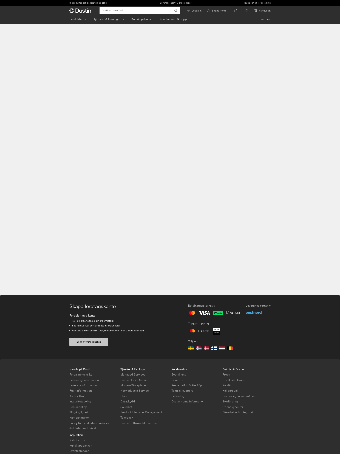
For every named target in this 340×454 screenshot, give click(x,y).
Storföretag (230, 401)
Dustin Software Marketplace (139, 423)
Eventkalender (79, 451)
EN (269, 20)
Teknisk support (182, 390)
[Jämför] (235, 10)
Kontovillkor (77, 396)
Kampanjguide (79, 417)
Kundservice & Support (175, 19)
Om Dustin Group (233, 380)
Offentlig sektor (232, 407)
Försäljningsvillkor (81, 374)
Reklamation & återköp (186, 385)
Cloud (124, 396)
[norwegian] (199, 348)
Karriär (226, 385)
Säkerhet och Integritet (237, 412)
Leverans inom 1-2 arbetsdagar (176, 3)
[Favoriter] (246, 10)
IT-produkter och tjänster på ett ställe (88, 3)
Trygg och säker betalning (257, 3)
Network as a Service (134, 390)
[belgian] (230, 348)
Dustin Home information (188, 401)
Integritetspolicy (80, 401)
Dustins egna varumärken (239, 396)
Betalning (177, 396)
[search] (175, 10)
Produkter (76, 19)
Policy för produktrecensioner (89, 423)
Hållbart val (230, 390)
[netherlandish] (222, 348)
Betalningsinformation (84, 380)
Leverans (177, 380)
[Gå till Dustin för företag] (80, 11)
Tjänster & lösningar (107, 19)
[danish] (206, 348)
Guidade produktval (82, 428)
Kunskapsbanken (142, 19)
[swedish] (191, 348)
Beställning (178, 374)
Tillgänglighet (78, 412)
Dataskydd (127, 401)
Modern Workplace (133, 385)
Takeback (126, 417)
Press (226, 374)
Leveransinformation (83, 385)
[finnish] (214, 348)
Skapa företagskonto (88, 341)
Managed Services (132, 374)
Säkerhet (126, 407)
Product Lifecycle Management (141, 412)
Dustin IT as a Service (134, 380)
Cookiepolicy (78, 407)
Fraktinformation (80, 390)
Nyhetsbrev (77, 440)
